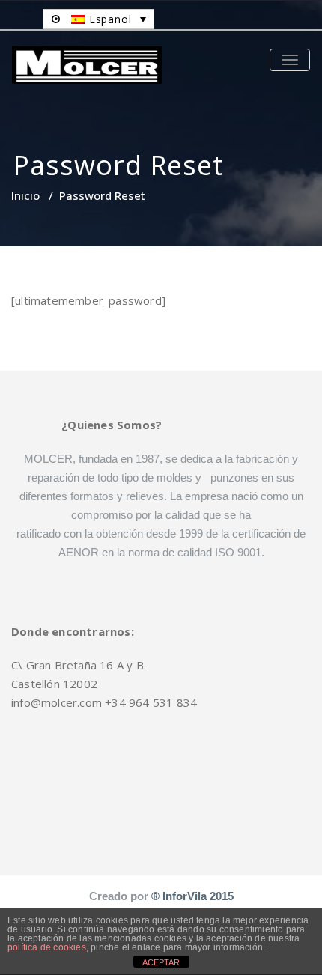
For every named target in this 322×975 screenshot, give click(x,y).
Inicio (25, 195)
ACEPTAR (161, 962)
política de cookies (46, 947)
